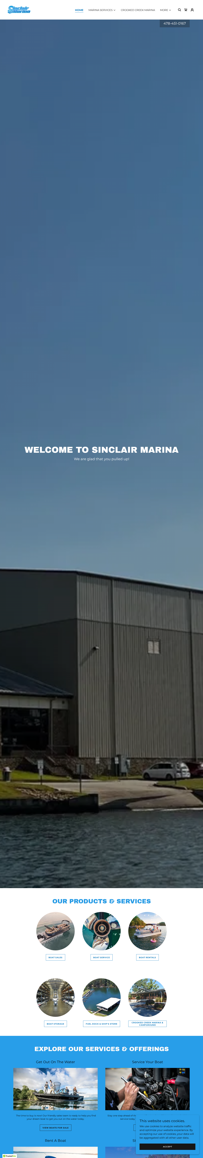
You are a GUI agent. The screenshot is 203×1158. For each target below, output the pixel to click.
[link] (19, 9)
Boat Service (101, 957)
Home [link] (79, 10)
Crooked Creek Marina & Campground (147, 1023)
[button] (102, 10)
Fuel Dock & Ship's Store (101, 1024)
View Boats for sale (56, 1128)
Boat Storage (55, 1024)
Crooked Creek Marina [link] (138, 10)
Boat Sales (55, 957)
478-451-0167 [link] (175, 23)
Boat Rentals (147, 957)
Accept (167, 1146)
